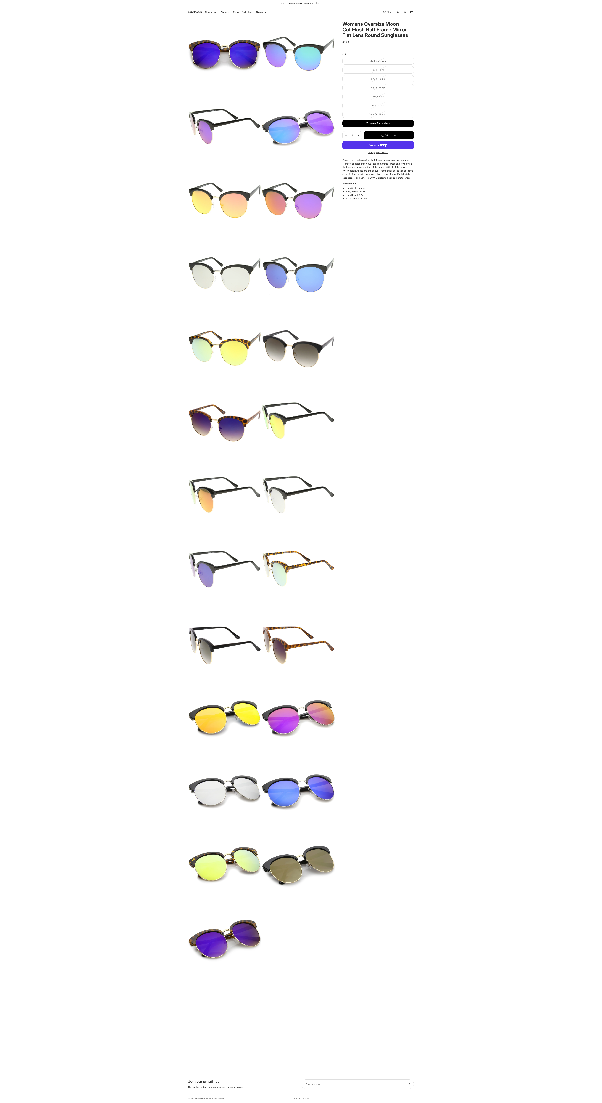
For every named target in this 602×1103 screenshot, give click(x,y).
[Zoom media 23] (224, 864)
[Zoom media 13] (224, 496)
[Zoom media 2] (298, 53)
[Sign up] (409, 1084)
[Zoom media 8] (298, 275)
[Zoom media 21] (224, 791)
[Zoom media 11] (224, 422)
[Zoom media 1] (224, 53)
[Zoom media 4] (298, 127)
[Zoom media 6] (298, 201)
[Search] (398, 12)
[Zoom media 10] (298, 348)
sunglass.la (200, 1098)
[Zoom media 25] (224, 938)
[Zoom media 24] (298, 864)
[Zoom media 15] (224, 569)
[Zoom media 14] (298, 496)
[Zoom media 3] (224, 127)
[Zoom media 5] (224, 201)
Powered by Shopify (215, 1098)
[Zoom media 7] (224, 275)
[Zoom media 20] (298, 717)
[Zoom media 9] (224, 348)
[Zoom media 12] (298, 422)
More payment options (378, 152)
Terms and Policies (301, 1098)
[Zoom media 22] (298, 791)
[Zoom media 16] (298, 569)
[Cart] (411, 12)
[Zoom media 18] (298, 643)
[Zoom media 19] (224, 717)
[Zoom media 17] (224, 643)
